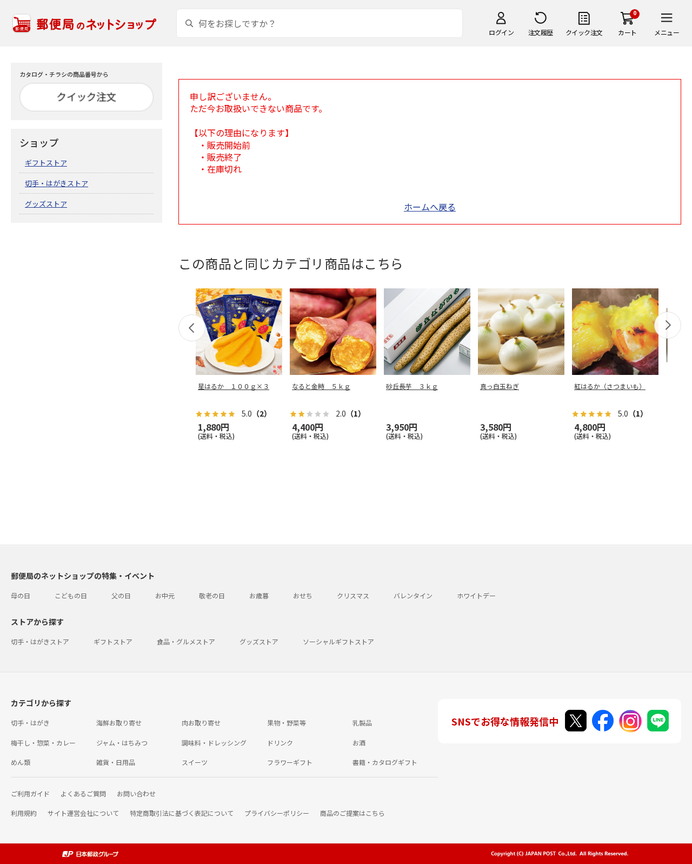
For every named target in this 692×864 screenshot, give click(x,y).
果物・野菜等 (286, 722)
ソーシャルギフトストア (338, 641)
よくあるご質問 (83, 793)
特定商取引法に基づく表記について (182, 812)
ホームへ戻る (430, 206)
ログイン (501, 32)
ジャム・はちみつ (122, 742)
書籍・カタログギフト (384, 762)
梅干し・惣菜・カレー (43, 742)
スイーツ (195, 762)
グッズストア (46, 204)
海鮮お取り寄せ (119, 722)
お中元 (165, 595)
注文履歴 (540, 32)
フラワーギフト (289, 762)
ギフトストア (46, 162)
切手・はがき (30, 722)
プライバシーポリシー (276, 812)
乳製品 (362, 722)
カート (627, 32)
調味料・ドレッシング (214, 742)
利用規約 (24, 812)
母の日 (20, 595)
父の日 (121, 595)
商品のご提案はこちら (352, 812)
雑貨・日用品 (115, 762)
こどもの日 (71, 595)
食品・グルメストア (186, 641)
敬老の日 (212, 595)
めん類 (20, 762)
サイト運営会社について (83, 812)
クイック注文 (584, 32)
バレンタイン (413, 595)
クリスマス (353, 595)
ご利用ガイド (30, 793)
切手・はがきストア (56, 183)
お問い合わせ (136, 793)
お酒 (358, 742)
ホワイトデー (476, 595)
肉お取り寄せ (201, 722)
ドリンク (280, 742)
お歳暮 (259, 595)
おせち (302, 595)
